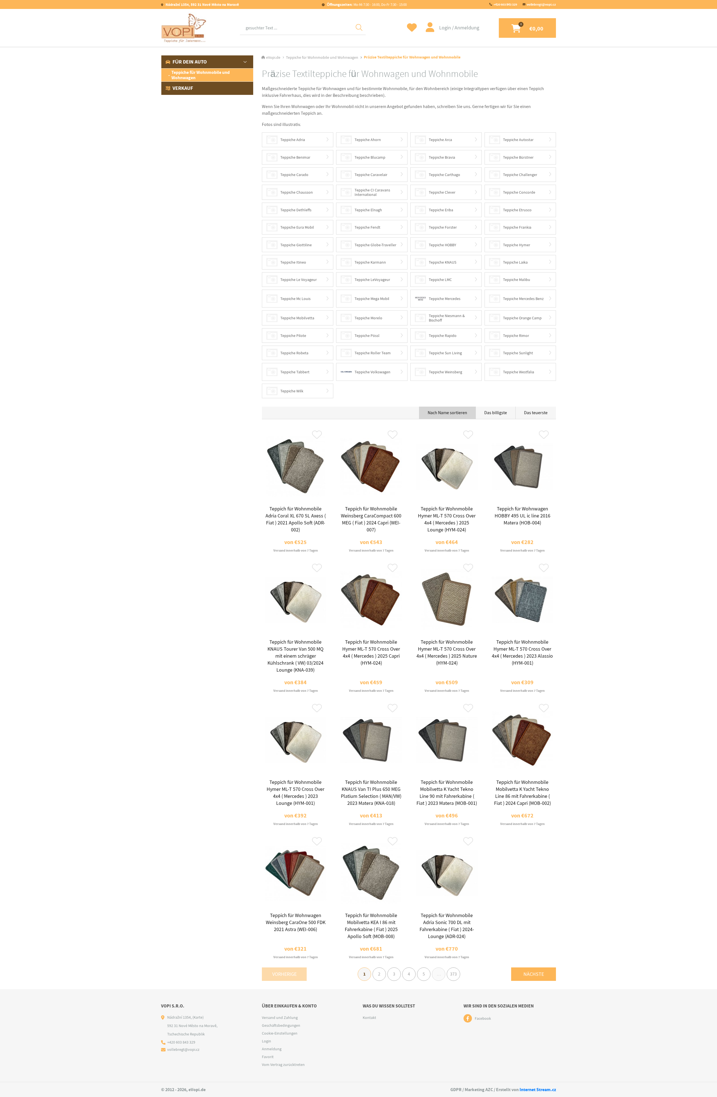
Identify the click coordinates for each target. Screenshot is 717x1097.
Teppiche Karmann (370, 262)
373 (453, 974)
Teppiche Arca (440, 139)
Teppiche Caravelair (371, 174)
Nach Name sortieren (447, 413)
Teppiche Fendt (367, 227)
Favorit (268, 1056)
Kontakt (369, 1017)
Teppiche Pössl (367, 335)
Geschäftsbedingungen (281, 1025)
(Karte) (198, 1017)
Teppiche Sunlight (518, 352)
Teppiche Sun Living (445, 352)
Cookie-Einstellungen (279, 1033)
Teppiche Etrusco (517, 209)
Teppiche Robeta (294, 352)
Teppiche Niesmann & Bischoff (447, 318)
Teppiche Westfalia (518, 371)
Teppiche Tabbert (294, 371)
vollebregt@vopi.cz (541, 4)
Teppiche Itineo (293, 262)
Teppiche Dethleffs (295, 209)
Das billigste (495, 413)
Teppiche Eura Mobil (297, 227)
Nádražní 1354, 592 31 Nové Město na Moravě (202, 4)
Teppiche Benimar (295, 157)
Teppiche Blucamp (370, 157)
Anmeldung (467, 28)
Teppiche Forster (443, 227)
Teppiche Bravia (442, 157)
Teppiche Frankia (517, 227)
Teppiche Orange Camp (522, 317)
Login (445, 28)
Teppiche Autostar (518, 139)
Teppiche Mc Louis (295, 298)
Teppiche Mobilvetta (297, 317)
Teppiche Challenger (520, 174)
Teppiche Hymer (516, 244)
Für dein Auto (190, 61)
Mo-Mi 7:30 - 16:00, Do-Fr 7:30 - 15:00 (367, 4)
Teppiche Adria (292, 139)
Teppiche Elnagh (368, 209)
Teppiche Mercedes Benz (523, 298)
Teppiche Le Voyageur (298, 279)
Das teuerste (536, 413)
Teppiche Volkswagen (372, 371)
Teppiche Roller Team (373, 352)
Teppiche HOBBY (442, 244)
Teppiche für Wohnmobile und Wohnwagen (200, 75)
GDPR (456, 1090)
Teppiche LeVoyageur (372, 279)
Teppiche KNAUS (442, 262)
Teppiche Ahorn (368, 139)
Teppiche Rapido (443, 335)
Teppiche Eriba (441, 209)
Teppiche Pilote (293, 335)
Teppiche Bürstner (518, 157)
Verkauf (183, 88)
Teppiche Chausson (296, 192)
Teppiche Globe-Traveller (375, 244)
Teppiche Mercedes (444, 298)
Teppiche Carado (294, 174)
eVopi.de (273, 57)
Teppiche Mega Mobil (372, 298)
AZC (489, 1090)
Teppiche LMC (440, 279)
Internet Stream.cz (538, 1090)
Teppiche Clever (442, 192)
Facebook (483, 1018)
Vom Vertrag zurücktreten (283, 1064)
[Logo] (184, 28)
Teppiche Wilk (291, 390)
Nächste (533, 974)
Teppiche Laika (515, 262)
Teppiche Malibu (516, 279)
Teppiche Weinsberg (445, 371)
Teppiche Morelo (368, 317)
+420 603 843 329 (505, 4)
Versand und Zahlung (280, 1017)
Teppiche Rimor (516, 335)
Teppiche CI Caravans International (372, 192)
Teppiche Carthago (444, 174)
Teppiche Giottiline (296, 244)
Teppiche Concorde (519, 192)
